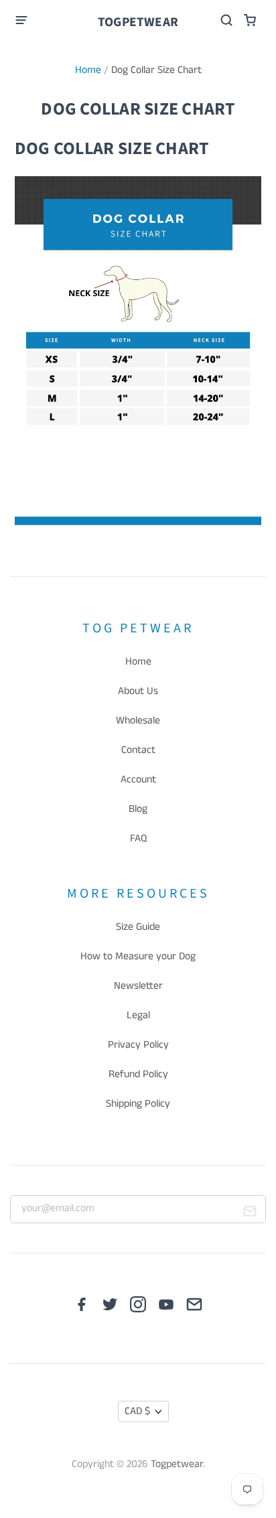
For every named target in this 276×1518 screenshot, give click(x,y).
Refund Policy (138, 1074)
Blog (138, 809)
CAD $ (137, 1411)
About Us (138, 691)
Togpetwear (138, 22)
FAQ (138, 838)
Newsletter (138, 986)
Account (138, 779)
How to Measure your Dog (138, 956)
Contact (138, 750)
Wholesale (138, 720)
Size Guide (138, 927)
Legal (138, 1015)
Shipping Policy (138, 1104)
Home (88, 70)
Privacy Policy (138, 1045)
